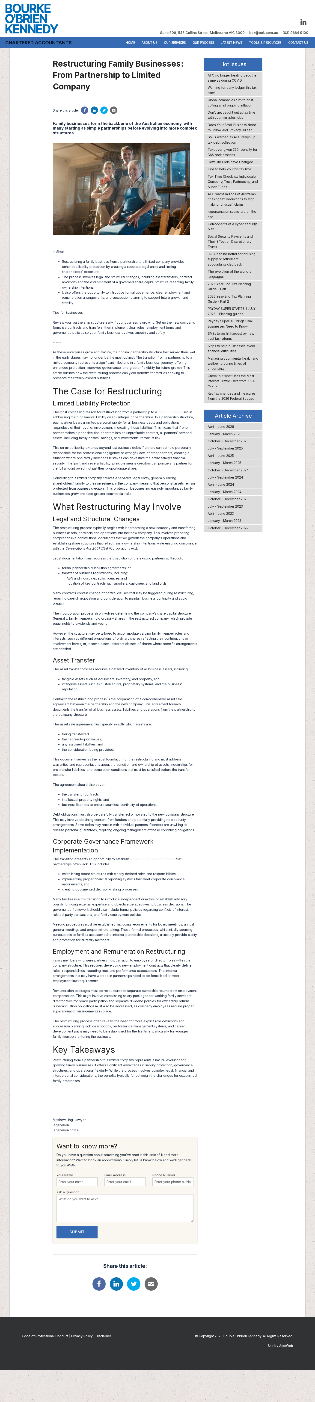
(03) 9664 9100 (295, 32)
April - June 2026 (221, 427)
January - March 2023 (224, 521)
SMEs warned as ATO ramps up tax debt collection (232, 139)
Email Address (115, 1175)
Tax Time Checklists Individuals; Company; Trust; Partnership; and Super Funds (233, 182)
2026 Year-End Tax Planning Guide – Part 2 (229, 298)
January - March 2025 (224, 463)
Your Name (64, 1175)
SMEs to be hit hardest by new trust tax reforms (231, 335)
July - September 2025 (225, 448)
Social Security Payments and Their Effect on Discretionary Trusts (230, 241)
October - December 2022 (228, 528)
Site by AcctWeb (280, 1346)
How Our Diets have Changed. (231, 162)
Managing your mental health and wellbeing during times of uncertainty (233, 363)
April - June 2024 (221, 484)
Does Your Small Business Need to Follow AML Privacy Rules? (232, 127)
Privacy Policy (82, 1336)
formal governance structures (152, 859)
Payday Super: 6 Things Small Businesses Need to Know (230, 323)
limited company (170, 412)
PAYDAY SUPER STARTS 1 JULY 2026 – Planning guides (232, 311)
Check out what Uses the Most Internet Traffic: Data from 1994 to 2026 (231, 381)
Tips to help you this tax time (229, 169)
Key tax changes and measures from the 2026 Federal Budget (232, 395)
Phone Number (163, 1175)
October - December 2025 (228, 441)
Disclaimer (103, 1336)
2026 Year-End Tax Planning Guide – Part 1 (229, 286)
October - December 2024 (228, 470)
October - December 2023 (228, 499)
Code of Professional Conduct (45, 1336)
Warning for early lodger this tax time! (232, 90)
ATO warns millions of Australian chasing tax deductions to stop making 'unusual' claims (232, 199)
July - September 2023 (225, 506)
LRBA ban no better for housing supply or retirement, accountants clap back (232, 259)
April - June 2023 (221, 513)
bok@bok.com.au (263, 32)
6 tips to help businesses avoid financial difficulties (231, 348)
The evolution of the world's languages (229, 273)
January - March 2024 (224, 492)
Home (130, 42)
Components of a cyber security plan (232, 226)
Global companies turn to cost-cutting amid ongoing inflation (231, 102)
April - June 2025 (221, 456)
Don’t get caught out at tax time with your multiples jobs (231, 114)
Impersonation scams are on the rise (232, 214)
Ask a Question (67, 1192)
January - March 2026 (224, 434)
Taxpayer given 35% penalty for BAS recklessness (232, 152)
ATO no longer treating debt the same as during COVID (232, 77)
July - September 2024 (225, 477)
